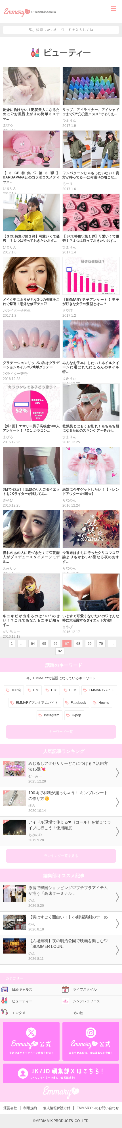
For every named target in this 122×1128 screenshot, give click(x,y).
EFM (72, 690)
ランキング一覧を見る (61, 856)
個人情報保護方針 (56, 1108)
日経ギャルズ (22, 989)
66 (56, 644)
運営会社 (10, 1108)
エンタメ (19, 1013)
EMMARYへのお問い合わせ (98, 1108)
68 (78, 644)
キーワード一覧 (61, 732)
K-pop (76, 715)
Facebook (78, 703)
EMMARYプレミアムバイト (37, 703)
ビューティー (22, 1001)
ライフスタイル (85, 989)
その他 (78, 1013)
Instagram (51, 715)
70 (101, 644)
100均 (16, 690)
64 (33, 644)
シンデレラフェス (86, 1001)
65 (44, 644)
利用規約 (30, 1108)
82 (60, 651)
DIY (54, 690)
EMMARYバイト (101, 690)
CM (36, 690)
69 (90, 644)
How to (103, 703)
